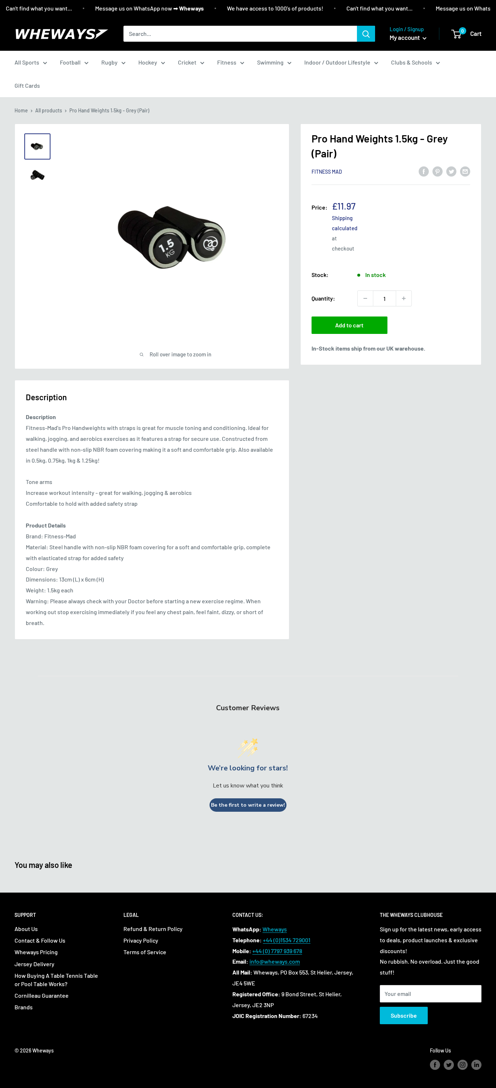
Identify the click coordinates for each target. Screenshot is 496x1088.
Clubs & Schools (411, 62)
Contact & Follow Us (40, 940)
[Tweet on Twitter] (451, 171)
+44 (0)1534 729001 (286, 939)
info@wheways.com (274, 961)
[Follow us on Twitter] (449, 1065)
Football (70, 62)
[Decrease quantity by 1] (365, 298)
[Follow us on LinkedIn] (476, 1065)
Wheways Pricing (36, 951)
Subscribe (404, 1015)
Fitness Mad (327, 172)
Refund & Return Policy (153, 928)
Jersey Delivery (34, 963)
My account (405, 37)
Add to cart (349, 325)
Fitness (226, 62)
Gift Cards (27, 85)
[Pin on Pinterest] (437, 171)
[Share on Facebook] (424, 171)
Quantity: (323, 298)
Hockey (147, 62)
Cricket (187, 62)
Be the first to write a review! (248, 805)
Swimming (270, 62)
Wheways (275, 929)
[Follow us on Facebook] (435, 1065)
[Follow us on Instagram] (463, 1065)
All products (48, 110)
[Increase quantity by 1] (403, 298)
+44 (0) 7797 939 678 (277, 950)
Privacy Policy (140, 940)
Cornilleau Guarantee (42, 995)
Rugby (109, 62)
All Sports (27, 62)
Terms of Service (144, 951)
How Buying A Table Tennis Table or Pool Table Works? (56, 979)
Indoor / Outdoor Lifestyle (337, 62)
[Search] (366, 34)
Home (21, 110)
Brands (24, 1007)
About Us (26, 928)
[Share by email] (465, 171)
